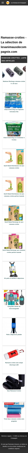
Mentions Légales (6, 436)
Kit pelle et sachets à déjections (14, 278)
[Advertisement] (14, 20)
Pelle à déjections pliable (14, 334)
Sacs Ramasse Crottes (14, 391)
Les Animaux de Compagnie (18, 2)
